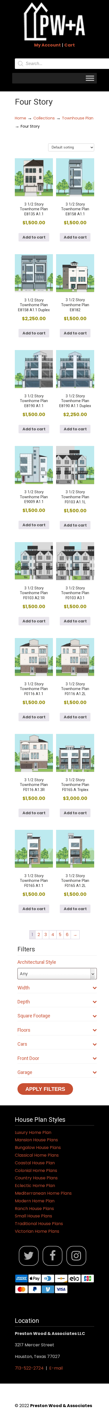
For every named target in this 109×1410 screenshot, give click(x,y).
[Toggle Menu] (90, 78)
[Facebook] (52, 1256)
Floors (23, 1030)
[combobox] (57, 973)
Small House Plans (33, 1216)
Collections (44, 118)
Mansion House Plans (36, 1140)
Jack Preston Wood (54, 21)
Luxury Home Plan (33, 1132)
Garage (24, 1072)
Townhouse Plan (77, 118)
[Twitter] (29, 1256)
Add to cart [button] (34, 237)
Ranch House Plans (34, 1209)
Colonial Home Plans (36, 1170)
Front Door (28, 1058)
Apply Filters (45, 1089)
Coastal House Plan (35, 1163)
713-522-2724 (29, 1368)
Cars (22, 1044)
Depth (23, 1001)
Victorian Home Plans (37, 1231)
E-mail (56, 1368)
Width (23, 987)
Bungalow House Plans (38, 1147)
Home (20, 118)
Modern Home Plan (34, 1201)
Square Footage (33, 1015)
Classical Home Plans (37, 1155)
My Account (47, 45)
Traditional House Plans (39, 1224)
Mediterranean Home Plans (43, 1193)
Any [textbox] (24, 974)
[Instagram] (76, 1256)
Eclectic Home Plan (35, 1186)
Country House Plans (36, 1178)
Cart (69, 45)
